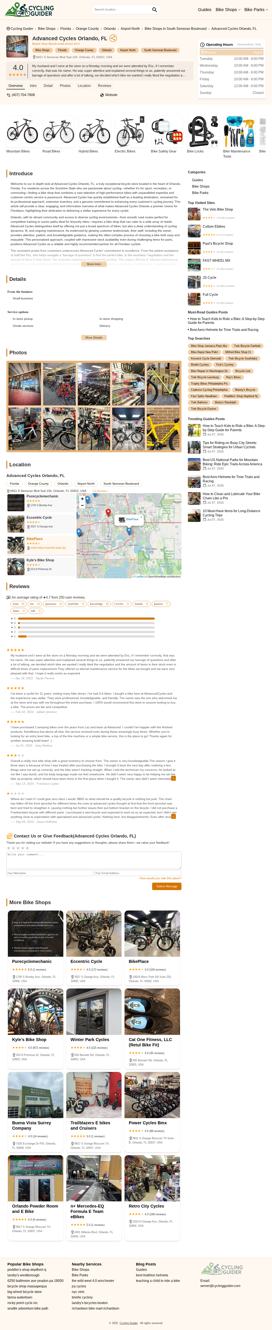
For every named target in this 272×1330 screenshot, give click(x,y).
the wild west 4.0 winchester (93, 1281)
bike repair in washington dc (209, 371)
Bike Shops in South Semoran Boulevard (176, 28)
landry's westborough (23, 1275)
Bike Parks (254, 9)
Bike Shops (226, 9)
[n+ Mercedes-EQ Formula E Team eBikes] (94, 1178)
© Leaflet (138, 576)
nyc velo (78, 1292)
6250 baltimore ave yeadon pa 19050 (35, 1281)
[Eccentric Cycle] (94, 934)
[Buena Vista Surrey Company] (35, 1095)
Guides (204, 9)
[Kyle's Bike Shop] (35, 1011)
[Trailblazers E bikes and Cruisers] (94, 1095)
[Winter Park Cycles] (94, 1011)
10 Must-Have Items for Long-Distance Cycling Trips (231, 515)
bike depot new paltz (204, 352)
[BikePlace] (152, 934)
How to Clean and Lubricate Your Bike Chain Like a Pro (231, 498)
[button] (108, 512)
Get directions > (101, 491)
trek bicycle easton (203, 408)
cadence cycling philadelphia (209, 390)
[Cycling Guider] (29, 9)
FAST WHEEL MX (218, 264)
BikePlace (132, 519)
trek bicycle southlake (242, 358)
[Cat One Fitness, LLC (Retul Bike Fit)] (152, 1011)
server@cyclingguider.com (220, 1286)
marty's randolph (225, 402)
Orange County (87, 28)
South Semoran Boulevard (160, 50)
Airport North (130, 28)
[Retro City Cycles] (152, 1178)
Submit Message (166, 886)
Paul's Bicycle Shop (218, 247)
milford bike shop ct (238, 352)
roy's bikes (233, 377)
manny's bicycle (245, 390)
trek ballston (199, 402)
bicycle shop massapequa (27, 1286)
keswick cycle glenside (206, 358)
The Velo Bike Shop (219, 213)
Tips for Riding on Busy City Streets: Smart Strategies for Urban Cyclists (230, 447)
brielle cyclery (200, 364)
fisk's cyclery (225, 364)
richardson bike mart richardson (95, 1308)
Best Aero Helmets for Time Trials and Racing (224, 330)
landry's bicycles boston (90, 1303)
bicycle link (243, 371)
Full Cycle (218, 298)
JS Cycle (219, 281)
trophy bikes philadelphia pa (209, 383)
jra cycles (79, 1286)
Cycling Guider (22, 28)
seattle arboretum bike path (27, 1308)
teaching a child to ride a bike (158, 1281)
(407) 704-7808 (23, 95)
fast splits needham (204, 396)
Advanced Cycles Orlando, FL (234, 28)
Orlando (110, 28)
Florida (65, 28)
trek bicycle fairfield (247, 346)
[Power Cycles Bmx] (152, 1095)
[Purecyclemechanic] (35, 934)
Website (111, 95)
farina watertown (19, 1297)
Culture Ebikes (218, 230)
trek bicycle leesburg (205, 377)
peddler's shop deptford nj (241, 396)
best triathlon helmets (152, 1275)
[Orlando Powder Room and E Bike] (35, 1178)
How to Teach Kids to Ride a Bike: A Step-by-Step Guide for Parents (226, 321)
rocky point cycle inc (22, 1303)
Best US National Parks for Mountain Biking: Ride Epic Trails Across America (232, 464)
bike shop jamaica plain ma (209, 346)
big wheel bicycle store (24, 1292)
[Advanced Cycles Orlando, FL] (19, 49)
